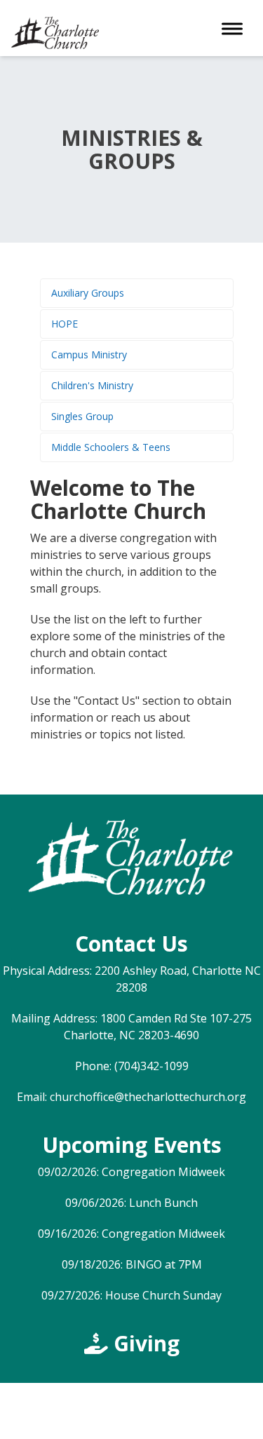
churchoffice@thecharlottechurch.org (148, 1096)
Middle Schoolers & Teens (110, 447)
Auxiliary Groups (87, 292)
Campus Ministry (89, 354)
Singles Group (82, 416)
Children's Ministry (92, 385)
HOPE (64, 323)
